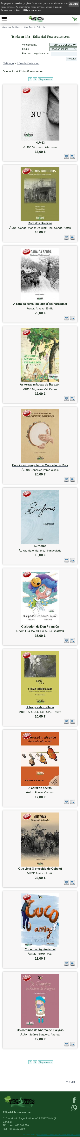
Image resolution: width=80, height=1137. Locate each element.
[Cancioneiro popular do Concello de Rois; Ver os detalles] (40, 462)
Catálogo (8, 63)
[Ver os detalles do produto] (72, 158)
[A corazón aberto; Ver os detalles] (40, 785)
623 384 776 (19, 1125)
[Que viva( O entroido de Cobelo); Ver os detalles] (40, 865)
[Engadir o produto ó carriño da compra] (66, 158)
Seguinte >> (45, 79)
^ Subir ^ (71, 1081)
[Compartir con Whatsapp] (74, 1110)
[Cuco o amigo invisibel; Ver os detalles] (40, 946)
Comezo (6, 27)
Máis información (32, 10)
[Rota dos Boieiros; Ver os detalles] (40, 220)
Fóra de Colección (37, 27)
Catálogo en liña (19, 27)
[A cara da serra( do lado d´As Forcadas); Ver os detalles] (40, 300)
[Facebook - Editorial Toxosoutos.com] (74, 1103)
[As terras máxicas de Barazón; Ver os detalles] (40, 381)
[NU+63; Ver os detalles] (40, 139)
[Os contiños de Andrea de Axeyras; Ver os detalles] (40, 1027)
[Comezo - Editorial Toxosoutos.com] (36, 18)
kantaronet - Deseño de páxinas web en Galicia (58, 1135)
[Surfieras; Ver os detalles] (40, 542)
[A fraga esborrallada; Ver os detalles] (40, 704)
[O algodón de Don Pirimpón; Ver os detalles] (40, 623)
